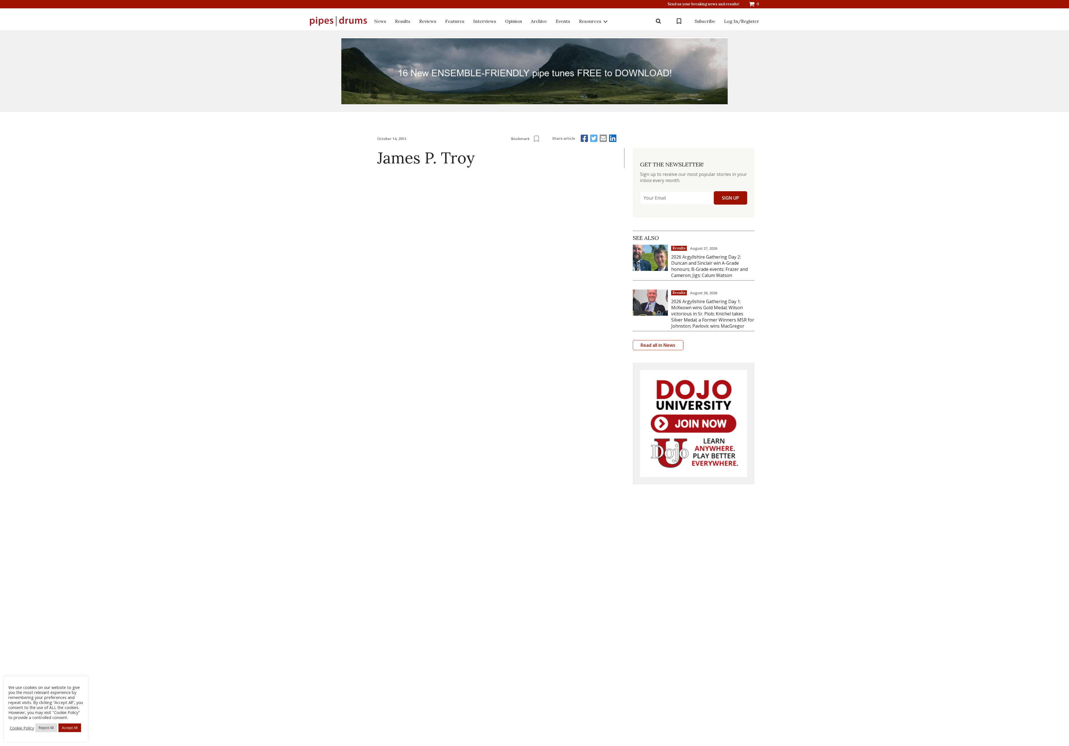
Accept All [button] (70, 727)
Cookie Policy (22, 727)
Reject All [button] (46, 727)
